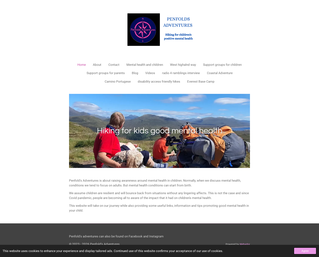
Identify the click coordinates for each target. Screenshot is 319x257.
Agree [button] (305, 251)
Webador (245, 244)
